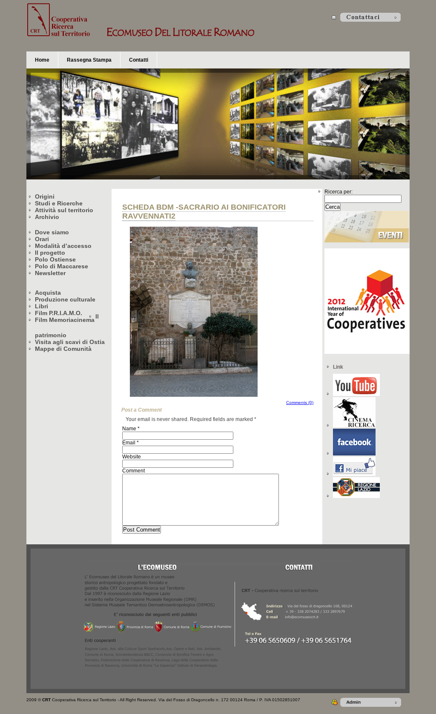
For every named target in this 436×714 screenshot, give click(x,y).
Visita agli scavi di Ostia (70, 342)
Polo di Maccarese (61, 266)
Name (129, 429)
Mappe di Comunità (63, 348)
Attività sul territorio (64, 210)
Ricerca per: (338, 192)
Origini (44, 196)
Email (128, 443)
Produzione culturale (65, 299)
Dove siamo (52, 232)
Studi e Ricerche (59, 203)
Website (131, 457)
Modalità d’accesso (63, 245)
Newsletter (50, 273)
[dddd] (354, 426)
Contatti (138, 60)
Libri (41, 306)
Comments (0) (299, 402)
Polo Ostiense (55, 259)
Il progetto (50, 252)
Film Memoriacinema (65, 319)
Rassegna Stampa (89, 60)
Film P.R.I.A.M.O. (58, 313)
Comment (133, 471)
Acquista (48, 292)
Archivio (47, 216)
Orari (42, 239)
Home (42, 60)
